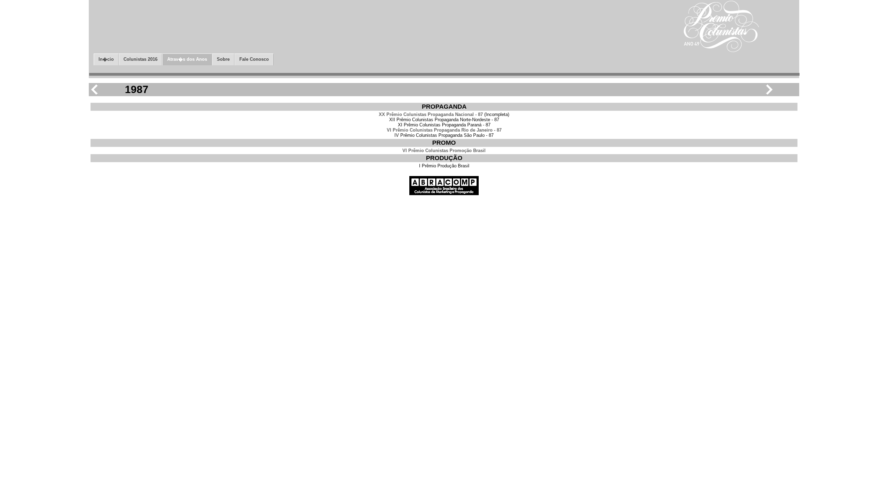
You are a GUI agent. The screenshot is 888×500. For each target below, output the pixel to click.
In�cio (106, 59)
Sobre (223, 59)
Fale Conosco (254, 59)
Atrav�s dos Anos (187, 59)
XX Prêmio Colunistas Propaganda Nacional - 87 (431, 114)
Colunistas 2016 (140, 59)
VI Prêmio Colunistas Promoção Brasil (444, 150)
